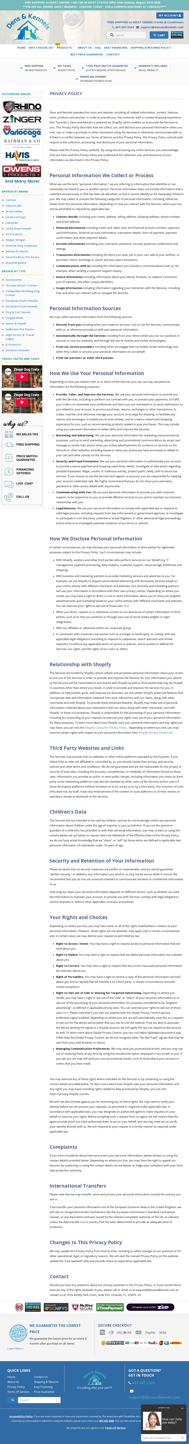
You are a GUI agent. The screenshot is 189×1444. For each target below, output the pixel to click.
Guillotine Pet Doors (20, 329)
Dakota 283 (14, 205)
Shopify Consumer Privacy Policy (106, 727)
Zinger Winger (15, 240)
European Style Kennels (22, 300)
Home (21, 47)
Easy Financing (115, 47)
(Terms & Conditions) (168, 22)
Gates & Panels (16, 323)
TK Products (14, 234)
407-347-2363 (124, 27)
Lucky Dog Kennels (18, 228)
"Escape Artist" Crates (21, 285)
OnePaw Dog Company (21, 245)
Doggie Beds (14, 318)
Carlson (11, 200)
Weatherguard (16, 262)
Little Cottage (16, 217)
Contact (113, 54)
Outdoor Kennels (17, 350)
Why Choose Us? (41, 47)
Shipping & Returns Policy (151, 47)
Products (65, 47)
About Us (85, 47)
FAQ (98, 47)
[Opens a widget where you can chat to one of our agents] (164, 1423)
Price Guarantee (44, 1392)
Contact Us (41, 1377)
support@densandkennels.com (161, 27)
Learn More (15, 1348)
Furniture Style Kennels (22, 306)
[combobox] (130, 34)
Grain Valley (14, 211)
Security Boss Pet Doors (22, 257)
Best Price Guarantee (87, 54)
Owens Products (17, 251)
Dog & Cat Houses (18, 312)
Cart (161, 35)
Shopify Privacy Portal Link (155, 732)
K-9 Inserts (13, 344)
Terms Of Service (18, 1392)
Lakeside (12, 223)
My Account (169, 15)
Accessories (14, 279)
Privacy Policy (16, 1387)
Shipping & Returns (46, 1382)
